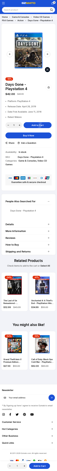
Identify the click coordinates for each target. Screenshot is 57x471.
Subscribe (52, 398)
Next (47, 54)
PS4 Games (8, 20)
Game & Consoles (21, 17)
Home (5, 17)
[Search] (51, 10)
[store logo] (28, 3)
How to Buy (12, 244)
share (11, 143)
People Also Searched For (21, 201)
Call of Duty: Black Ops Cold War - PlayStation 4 (42, 360)
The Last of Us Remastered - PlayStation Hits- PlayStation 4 (11, 301)
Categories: (11, 160)
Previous (10, 54)
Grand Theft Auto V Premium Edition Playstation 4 (12, 360)
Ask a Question (28, 143)
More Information (16, 231)
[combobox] (28, 10)
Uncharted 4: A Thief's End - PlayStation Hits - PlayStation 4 (42, 301)
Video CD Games (41, 17)
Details (10, 224)
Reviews (10, 238)
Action (20, 20)
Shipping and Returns (18, 251)
